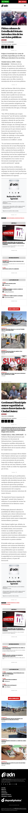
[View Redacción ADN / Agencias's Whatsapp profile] (15, 193)
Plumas (4, 267)
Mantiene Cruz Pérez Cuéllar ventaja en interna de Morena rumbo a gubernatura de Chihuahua (13, 243)
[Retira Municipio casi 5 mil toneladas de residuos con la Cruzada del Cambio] (14, 363)
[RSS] (7, 784)
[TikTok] (12, 784)
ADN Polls (4, 241)
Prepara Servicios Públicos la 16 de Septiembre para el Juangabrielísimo (12, 330)
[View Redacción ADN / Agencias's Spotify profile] (18, 193)
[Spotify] (10, 784)
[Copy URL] (12, 47)
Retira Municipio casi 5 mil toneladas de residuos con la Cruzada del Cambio (13, 374)
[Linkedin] (5, 784)
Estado (5, 10)
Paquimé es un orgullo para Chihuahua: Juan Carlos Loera (13, 262)
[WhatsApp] (2, 47)
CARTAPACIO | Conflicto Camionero (10, 268)
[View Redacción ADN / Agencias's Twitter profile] (12, 193)
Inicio (2, 10)
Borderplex (9, 10)
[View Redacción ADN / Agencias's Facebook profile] (9, 193)
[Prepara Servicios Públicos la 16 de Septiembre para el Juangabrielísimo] (14, 318)
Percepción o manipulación (9, 283)
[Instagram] (3, 784)
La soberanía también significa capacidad (12, 295)
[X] (9, 47)
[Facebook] (5, 47)
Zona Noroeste (5, 260)
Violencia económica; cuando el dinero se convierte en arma (12, 290)
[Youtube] (16, 784)
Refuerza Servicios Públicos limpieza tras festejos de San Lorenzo (11, 352)
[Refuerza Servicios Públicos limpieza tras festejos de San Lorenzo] (14, 340)
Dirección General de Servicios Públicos (15, 218)
